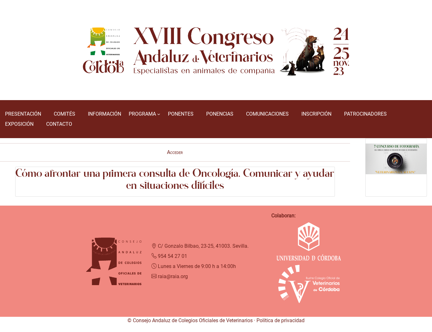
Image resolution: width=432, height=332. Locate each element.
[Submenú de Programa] (158, 114)
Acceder (175, 152)
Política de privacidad (280, 320)
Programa (142, 114)
